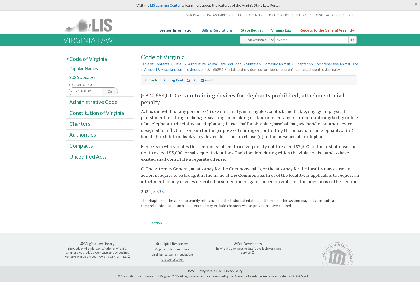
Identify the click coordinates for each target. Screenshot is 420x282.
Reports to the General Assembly (327, 30)
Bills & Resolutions (217, 30)
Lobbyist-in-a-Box (209, 271)
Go (110, 92)
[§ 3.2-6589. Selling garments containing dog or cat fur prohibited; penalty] (146, 80)
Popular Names (83, 68)
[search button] (353, 40)
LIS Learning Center (165, 5)
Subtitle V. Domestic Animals (268, 64)
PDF (193, 80)
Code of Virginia (88, 58)
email (208, 80)
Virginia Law (281, 30)
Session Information (176, 30)
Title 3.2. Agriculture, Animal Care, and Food (208, 64)
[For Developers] (253, 252)
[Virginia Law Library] (129, 256)
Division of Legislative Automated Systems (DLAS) (267, 276)
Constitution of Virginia (96, 112)
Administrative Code (93, 101)
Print (179, 80)
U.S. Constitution (172, 259)
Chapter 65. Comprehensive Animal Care (326, 64)
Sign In (305, 276)
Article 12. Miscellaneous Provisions (172, 69)
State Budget (252, 30)
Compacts (81, 145)
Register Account (327, 15)
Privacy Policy (279, 15)
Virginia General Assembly (206, 15)
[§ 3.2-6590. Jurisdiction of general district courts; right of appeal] (163, 80)
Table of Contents (155, 64)
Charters (79, 124)
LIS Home (189, 271)
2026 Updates (82, 77)
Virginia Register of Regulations (172, 254)
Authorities (82, 135)
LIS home (301, 15)
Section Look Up (81, 84)
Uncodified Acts (88, 156)
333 (160, 191)
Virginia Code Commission (172, 249)
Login (350, 15)
